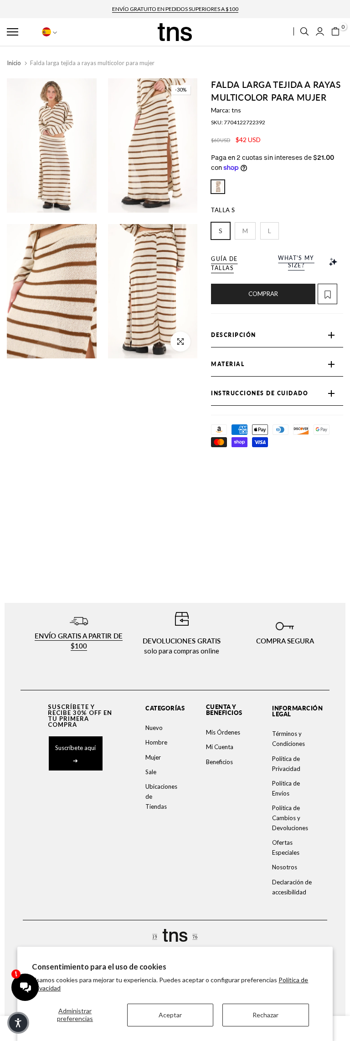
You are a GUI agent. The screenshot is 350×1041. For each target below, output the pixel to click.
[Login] (320, 31)
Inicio (14, 62)
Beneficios (219, 761)
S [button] (220, 231)
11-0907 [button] (218, 187)
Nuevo (154, 727)
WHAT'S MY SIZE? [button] (296, 261)
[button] (21, 32)
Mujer (153, 757)
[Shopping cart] (335, 31)
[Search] (304, 31)
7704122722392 (244, 122)
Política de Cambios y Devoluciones (290, 818)
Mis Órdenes (223, 732)
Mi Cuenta (219, 746)
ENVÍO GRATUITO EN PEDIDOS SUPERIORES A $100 (175, 8)
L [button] (269, 231)
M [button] (245, 231)
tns (236, 110)
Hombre (156, 742)
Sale (150, 772)
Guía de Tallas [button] (224, 263)
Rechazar (265, 1015)
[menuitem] (160, 728)
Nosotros (284, 867)
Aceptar (170, 1015)
